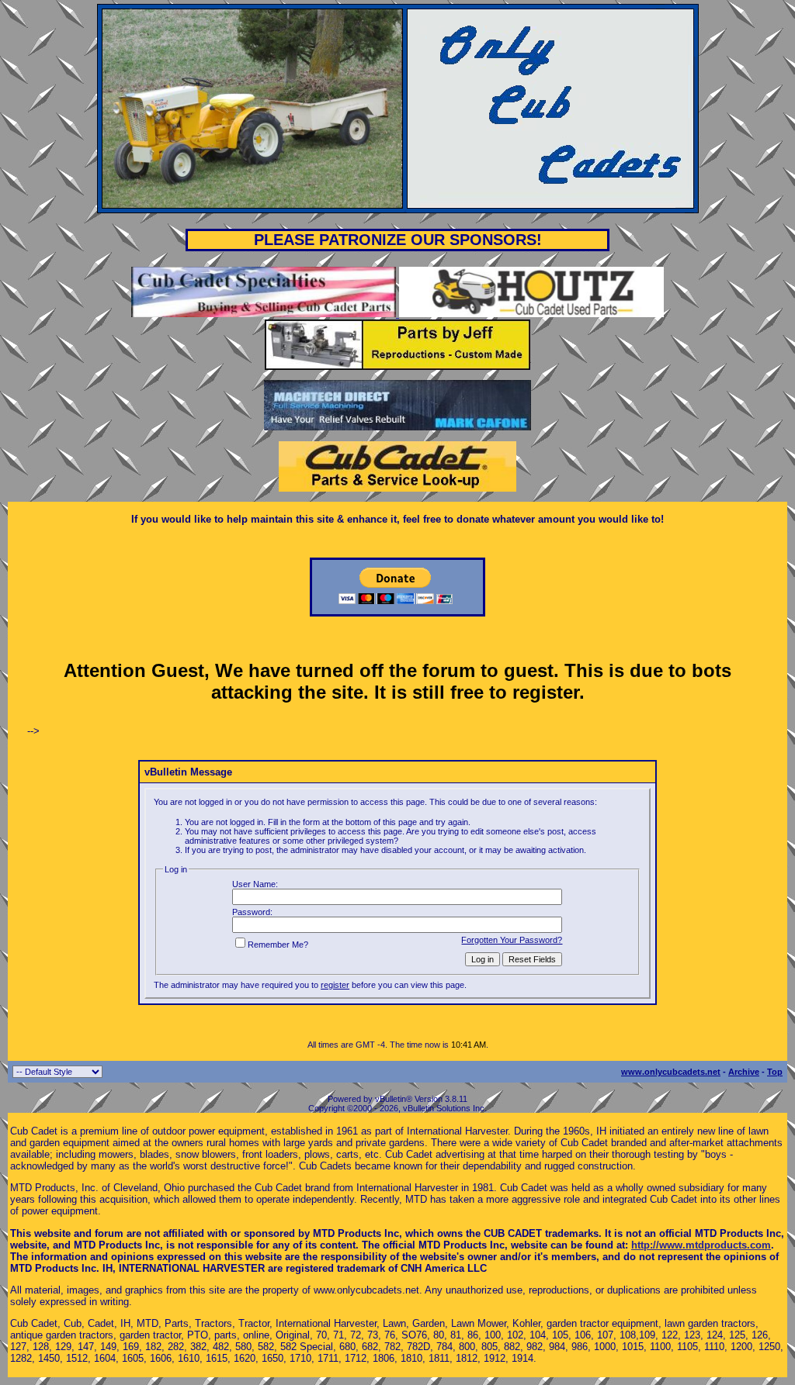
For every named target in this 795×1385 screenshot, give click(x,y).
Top (775, 1071)
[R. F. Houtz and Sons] (531, 313)
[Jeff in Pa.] (397, 366)
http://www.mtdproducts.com (701, 1245)
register (335, 985)
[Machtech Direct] (397, 427)
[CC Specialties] (265, 313)
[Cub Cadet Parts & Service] (397, 488)
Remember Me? (278, 944)
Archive (743, 1071)
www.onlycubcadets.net (670, 1071)
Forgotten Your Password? (511, 940)
